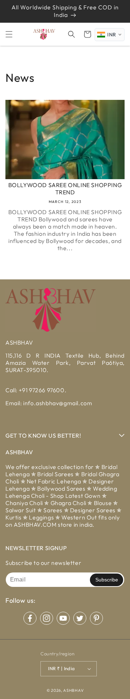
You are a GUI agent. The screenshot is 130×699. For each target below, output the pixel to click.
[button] (9, 34)
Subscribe (106, 580)
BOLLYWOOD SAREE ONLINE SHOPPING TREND (65, 188)
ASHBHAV (73, 690)
